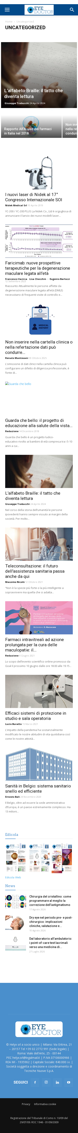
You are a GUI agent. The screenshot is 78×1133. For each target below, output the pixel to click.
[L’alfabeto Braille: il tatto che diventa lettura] (39, 75)
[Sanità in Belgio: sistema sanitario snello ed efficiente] (39, 764)
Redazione (12, 431)
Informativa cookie (45, 1104)
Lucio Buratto (13, 724)
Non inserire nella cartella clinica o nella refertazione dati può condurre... (39, 347)
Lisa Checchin (37, 278)
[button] (72, 9)
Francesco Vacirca (16, 278)
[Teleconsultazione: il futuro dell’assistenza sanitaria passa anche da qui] (39, 544)
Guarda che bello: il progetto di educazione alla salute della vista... (39, 423)
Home (8, 21)
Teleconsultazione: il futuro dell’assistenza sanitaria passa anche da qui (34, 571)
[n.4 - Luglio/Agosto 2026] (15, 859)
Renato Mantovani (16, 358)
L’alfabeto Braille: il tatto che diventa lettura (32, 496)
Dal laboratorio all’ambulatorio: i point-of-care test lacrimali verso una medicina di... (50, 943)
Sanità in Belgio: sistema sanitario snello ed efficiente (38, 788)
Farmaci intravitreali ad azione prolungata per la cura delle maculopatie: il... (34, 645)
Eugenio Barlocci (60, 278)
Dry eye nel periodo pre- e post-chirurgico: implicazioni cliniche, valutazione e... (50, 922)
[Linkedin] (57, 1082)
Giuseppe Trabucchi (17, 103)
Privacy (26, 1104)
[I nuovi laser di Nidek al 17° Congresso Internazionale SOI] (39, 172)
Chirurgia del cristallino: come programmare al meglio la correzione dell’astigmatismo (50, 901)
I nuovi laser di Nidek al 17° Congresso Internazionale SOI (33, 197)
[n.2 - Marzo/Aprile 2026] (62, 859)
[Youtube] (68, 1082)
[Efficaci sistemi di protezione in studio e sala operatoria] (39, 691)
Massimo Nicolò (15, 581)
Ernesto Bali (12, 796)
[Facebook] (35, 1082)
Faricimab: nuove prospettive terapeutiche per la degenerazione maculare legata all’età (37, 268)
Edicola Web (13, 877)
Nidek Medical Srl (16, 205)
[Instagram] (46, 1082)
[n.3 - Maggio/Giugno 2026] (39, 859)
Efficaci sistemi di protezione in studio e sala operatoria (35, 716)
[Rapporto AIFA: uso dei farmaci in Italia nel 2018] (31, 123)
